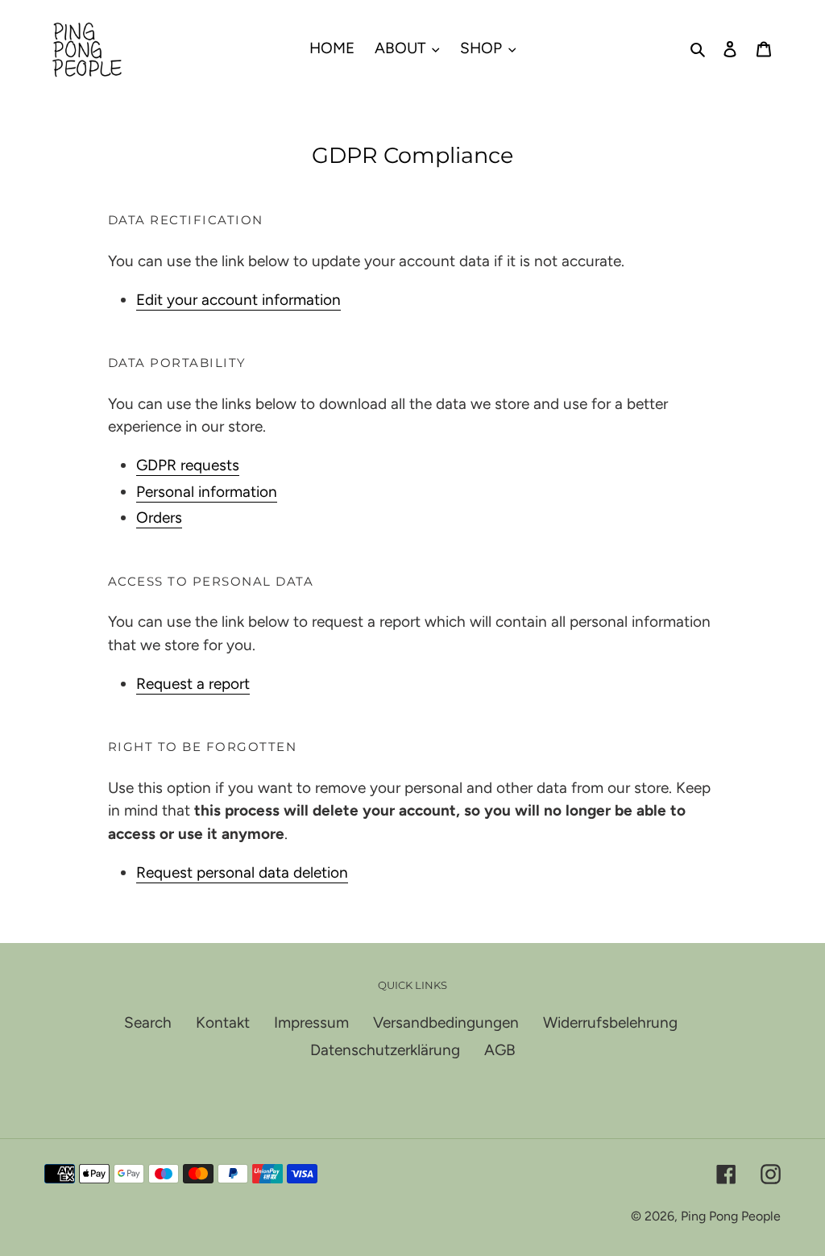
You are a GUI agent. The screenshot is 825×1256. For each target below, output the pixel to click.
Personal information (206, 491)
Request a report (193, 683)
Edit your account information (238, 299)
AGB (500, 1050)
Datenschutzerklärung (385, 1050)
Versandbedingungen (446, 1022)
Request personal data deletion (242, 872)
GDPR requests (187, 465)
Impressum (311, 1022)
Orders (159, 517)
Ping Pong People (731, 1216)
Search (148, 1022)
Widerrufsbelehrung (610, 1022)
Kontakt (223, 1022)
